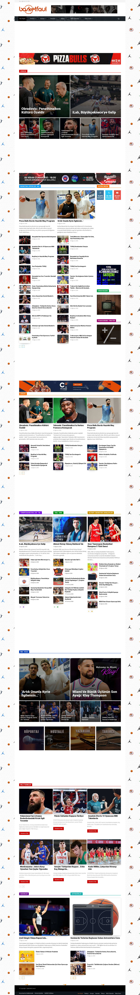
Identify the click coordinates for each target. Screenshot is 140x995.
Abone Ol (117, 191)
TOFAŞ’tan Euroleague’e (78, 266)
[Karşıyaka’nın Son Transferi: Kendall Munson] (24, 279)
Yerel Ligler (104, 394)
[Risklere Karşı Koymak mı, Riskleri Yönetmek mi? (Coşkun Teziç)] (93, 567)
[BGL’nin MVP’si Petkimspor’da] (24, 319)
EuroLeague (61, 394)
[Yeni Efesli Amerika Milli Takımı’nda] (63, 299)
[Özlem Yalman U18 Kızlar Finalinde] (26, 956)
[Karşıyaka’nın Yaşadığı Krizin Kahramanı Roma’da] (63, 259)
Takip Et (100, 191)
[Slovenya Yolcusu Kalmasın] (90, 711)
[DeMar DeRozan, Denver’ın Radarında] (111, 711)
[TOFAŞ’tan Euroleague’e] (63, 269)
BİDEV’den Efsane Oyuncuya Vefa (110, 601)
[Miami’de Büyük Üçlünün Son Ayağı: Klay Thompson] (95, 679)
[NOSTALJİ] (57, 738)
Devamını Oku (24, 833)
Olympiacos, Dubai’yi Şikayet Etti (75, 463)
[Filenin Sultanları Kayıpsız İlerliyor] (70, 801)
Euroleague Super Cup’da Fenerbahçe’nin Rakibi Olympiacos (107, 447)
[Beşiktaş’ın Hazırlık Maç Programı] (24, 259)
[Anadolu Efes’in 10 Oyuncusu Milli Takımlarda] (24, 250)
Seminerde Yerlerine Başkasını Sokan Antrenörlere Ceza (95, 938)
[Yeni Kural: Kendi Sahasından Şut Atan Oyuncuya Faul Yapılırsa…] (26, 969)
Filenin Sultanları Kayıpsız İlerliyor (69, 816)
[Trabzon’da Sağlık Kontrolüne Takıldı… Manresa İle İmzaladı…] (63, 289)
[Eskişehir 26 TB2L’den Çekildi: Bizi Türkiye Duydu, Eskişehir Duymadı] (58, 590)
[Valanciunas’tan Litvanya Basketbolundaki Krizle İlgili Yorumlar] (70, 128)
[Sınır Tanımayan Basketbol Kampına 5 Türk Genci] (29, 128)
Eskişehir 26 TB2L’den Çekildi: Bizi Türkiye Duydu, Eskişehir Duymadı (74, 589)
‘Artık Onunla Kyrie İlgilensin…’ (70, 221)
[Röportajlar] (31, 738)
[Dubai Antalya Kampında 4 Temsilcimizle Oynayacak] (24, 466)
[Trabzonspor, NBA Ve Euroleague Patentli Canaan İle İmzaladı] (63, 339)
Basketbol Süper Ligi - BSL (30, 186)
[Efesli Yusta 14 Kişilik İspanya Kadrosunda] (93, 595)
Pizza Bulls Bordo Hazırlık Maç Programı (37, 221)
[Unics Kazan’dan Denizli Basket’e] (24, 299)
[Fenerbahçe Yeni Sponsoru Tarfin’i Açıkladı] (24, 339)
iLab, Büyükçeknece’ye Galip (32, 544)
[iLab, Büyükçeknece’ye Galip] (95, 96)
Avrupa (23, 394)
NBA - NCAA (24, 652)
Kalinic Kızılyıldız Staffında (107, 454)
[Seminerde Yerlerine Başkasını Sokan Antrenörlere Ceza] (93, 576)
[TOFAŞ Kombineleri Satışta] (63, 250)
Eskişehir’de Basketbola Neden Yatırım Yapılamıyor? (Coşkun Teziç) (75, 580)
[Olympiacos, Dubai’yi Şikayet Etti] (58, 466)
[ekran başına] (109, 305)
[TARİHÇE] (108, 738)
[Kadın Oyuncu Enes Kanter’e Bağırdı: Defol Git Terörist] (29, 711)
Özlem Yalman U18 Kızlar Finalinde (47, 951)
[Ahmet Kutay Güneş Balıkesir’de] (70, 529)
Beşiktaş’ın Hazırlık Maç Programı (43, 256)
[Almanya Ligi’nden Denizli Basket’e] (24, 329)
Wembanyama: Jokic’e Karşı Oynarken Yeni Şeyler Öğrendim (34, 868)
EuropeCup (94, 394)
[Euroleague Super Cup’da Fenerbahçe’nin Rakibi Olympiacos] (92, 448)
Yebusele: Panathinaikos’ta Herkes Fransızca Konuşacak (68, 426)
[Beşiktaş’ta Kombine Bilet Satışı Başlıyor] (63, 319)
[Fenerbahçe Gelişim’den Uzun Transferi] (24, 572)
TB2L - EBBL (58, 513)
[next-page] (23, 346)
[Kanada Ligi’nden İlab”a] (58, 562)
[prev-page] (20, 346)
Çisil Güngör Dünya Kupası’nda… (33, 938)
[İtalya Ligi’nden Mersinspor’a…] (24, 562)
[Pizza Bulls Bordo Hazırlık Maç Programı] (90, 128)
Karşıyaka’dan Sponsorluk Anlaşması (44, 236)
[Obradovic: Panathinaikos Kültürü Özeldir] (44, 96)
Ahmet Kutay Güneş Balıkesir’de (68, 544)
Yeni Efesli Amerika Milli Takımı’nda (81, 296)
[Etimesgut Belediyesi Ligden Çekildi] (58, 572)
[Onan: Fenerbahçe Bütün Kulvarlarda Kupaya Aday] (24, 289)
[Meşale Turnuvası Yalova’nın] (24, 600)
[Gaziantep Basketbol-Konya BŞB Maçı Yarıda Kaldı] (24, 590)
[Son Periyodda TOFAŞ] (24, 269)
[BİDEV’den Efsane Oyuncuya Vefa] (93, 604)
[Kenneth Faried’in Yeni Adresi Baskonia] (111, 128)
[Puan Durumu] (109, 335)
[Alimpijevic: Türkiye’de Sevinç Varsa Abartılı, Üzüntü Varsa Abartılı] (24, 309)
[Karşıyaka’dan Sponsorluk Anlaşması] (24, 240)
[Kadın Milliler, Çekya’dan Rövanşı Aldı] (104, 851)
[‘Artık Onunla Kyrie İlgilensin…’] (76, 204)
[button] (118, 18)
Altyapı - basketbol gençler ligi (101, 513)
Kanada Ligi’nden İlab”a (72, 559)
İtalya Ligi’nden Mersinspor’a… (41, 559)
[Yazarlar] (82, 738)
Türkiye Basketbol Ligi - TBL (30, 513)
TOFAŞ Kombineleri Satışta (79, 246)
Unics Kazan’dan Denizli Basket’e (42, 296)
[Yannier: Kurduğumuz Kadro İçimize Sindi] (63, 279)
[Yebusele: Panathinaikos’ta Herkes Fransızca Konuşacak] (50, 128)
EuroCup (71, 394)
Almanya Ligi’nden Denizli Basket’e (43, 325)
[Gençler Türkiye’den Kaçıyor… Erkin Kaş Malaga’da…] (93, 585)
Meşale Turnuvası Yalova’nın (40, 597)
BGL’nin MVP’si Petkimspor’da (41, 316)
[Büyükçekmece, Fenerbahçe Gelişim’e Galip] (24, 581)
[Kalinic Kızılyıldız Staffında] (92, 457)
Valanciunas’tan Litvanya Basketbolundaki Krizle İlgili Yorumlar (32, 818)
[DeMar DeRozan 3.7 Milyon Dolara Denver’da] (70, 711)
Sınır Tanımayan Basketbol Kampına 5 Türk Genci (100, 545)
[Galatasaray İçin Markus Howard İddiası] (63, 329)
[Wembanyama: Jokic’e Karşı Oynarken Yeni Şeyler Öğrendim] (50, 711)
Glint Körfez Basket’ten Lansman (80, 306)
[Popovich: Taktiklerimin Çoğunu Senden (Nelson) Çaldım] (78, 969)
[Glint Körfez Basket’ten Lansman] (63, 309)
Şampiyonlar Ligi (82, 394)
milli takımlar (25, 785)
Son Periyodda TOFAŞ (39, 266)
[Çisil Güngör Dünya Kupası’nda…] (44, 917)
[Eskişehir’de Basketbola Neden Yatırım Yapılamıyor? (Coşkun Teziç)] (58, 581)
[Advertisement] (70, 37)
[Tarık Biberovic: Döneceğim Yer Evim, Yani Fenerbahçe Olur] (63, 240)
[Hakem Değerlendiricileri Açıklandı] (58, 600)
